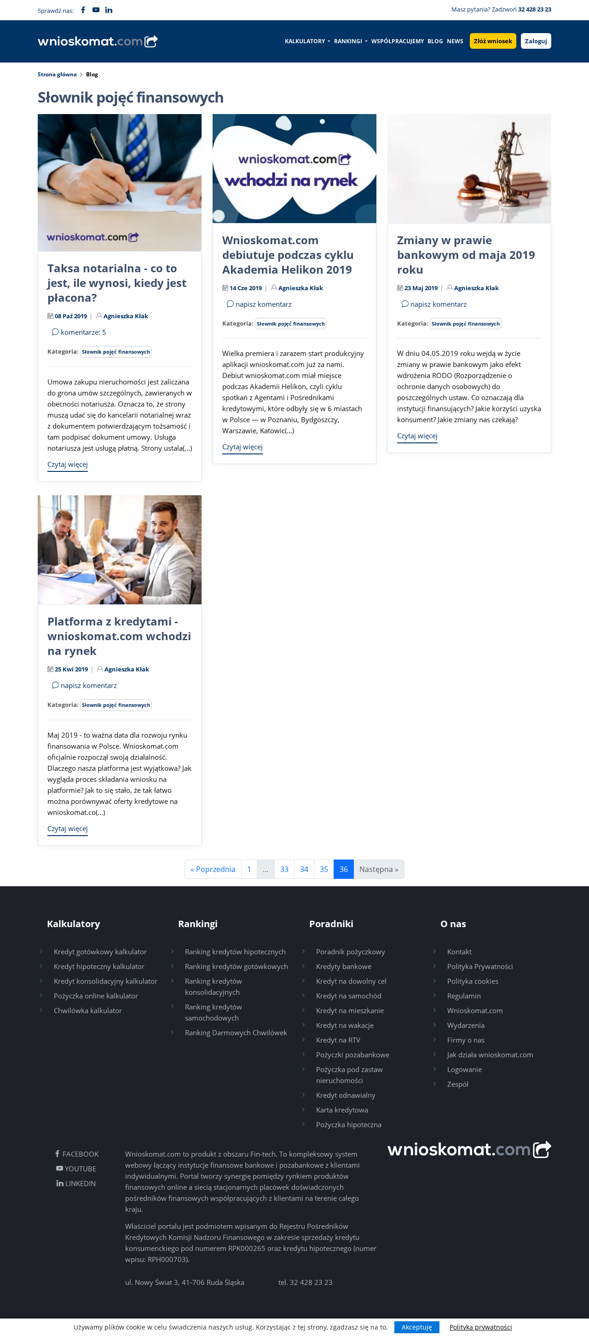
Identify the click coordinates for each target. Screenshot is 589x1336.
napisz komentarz (263, 304)
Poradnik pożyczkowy (350, 951)
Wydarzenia (466, 1025)
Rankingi (349, 41)
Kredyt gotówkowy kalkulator (100, 951)
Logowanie (464, 1069)
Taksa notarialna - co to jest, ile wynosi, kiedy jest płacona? (116, 282)
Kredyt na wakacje (345, 1025)
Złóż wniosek (493, 41)
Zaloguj (536, 41)
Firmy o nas (466, 1039)
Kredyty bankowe (343, 966)
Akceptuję (417, 1327)
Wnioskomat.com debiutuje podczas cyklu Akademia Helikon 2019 (288, 254)
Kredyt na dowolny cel (351, 981)
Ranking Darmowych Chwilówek (236, 1032)
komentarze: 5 (82, 332)
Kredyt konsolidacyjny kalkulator (105, 981)
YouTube (79, 1168)
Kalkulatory (305, 41)
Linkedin (80, 1183)
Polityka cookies (472, 981)
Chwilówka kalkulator (88, 1010)
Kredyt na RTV (338, 1039)
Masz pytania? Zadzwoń (501, 9)
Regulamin (464, 995)
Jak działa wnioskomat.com (490, 1054)
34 (304, 869)
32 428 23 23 (311, 1282)
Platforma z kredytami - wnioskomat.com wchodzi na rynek (119, 636)
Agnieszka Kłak (126, 316)
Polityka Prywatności (480, 966)
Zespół (457, 1084)
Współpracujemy (397, 41)
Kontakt (459, 951)
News (455, 41)
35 (324, 869)
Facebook (79, 1153)
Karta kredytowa (342, 1109)
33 (284, 869)
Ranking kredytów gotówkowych (236, 966)
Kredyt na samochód (348, 995)
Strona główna (57, 74)
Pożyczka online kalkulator (96, 995)
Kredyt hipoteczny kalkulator (99, 966)
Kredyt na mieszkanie (350, 1010)
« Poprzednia (213, 869)
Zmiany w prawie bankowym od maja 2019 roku (466, 254)
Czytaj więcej (67, 464)
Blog (435, 41)
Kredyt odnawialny (345, 1095)
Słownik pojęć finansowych (116, 351)
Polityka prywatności (481, 1327)
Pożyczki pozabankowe (352, 1054)
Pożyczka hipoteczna (348, 1124)
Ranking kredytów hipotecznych (235, 951)
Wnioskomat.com (475, 1010)
